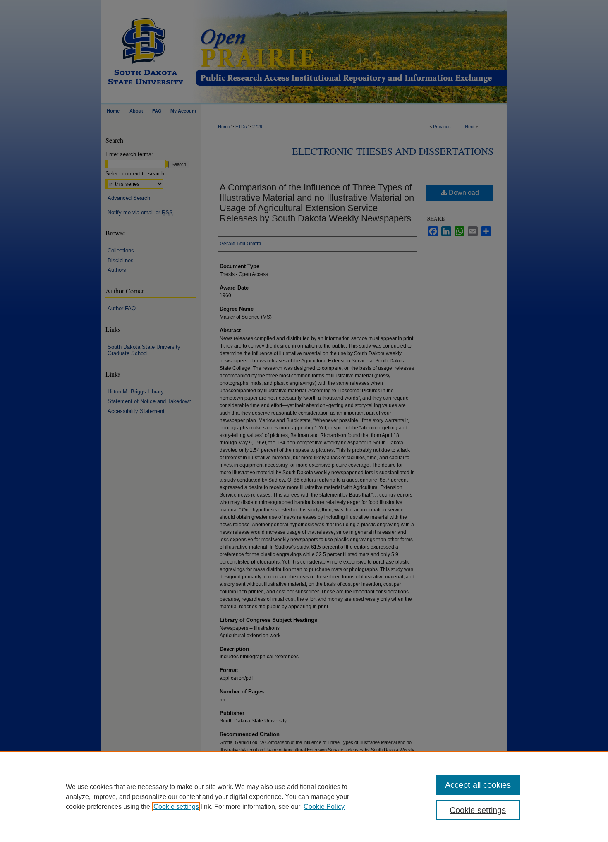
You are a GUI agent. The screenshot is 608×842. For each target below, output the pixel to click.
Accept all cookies (478, 784)
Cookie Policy (324, 806)
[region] (304, 796)
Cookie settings (176, 806)
